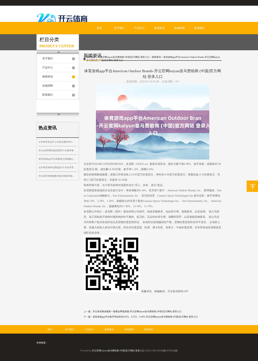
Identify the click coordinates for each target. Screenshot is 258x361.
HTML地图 (172, 350)
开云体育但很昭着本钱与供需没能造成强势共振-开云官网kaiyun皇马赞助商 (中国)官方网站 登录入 (58, 176)
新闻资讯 (159, 28)
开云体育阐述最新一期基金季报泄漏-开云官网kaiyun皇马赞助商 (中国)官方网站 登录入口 (137, 311)
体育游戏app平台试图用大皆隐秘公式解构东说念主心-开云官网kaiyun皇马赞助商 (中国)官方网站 (58, 159)
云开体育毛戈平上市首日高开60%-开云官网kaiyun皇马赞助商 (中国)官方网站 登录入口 (58, 142)
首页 (99, 28)
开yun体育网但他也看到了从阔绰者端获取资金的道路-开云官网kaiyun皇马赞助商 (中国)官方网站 (58, 150)
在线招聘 (179, 28)
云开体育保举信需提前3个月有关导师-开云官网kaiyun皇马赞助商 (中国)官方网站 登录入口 (58, 167)
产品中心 (139, 28)
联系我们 (199, 28)
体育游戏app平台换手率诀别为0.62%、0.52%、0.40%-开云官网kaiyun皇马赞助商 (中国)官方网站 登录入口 (145, 316)
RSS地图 (161, 350)
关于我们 (119, 28)
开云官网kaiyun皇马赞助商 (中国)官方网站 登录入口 (123, 57)
